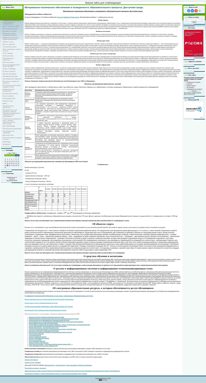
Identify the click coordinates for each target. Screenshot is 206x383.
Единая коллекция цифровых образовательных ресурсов (46, 317)
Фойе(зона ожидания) (85, 365)
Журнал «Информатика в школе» (39, 338)
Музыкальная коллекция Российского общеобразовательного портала (50, 332)
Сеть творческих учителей (37, 341)
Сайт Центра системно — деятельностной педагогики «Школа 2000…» (51, 344)
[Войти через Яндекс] (196, 10)
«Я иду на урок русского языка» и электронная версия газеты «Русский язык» (52, 329)
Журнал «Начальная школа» (38, 337)
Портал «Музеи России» (36, 334)
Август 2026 (11, 153)
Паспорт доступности (31, 360)
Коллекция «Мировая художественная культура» (44, 331)
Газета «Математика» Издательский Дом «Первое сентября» (48, 326)
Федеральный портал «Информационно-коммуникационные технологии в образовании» (56, 322)
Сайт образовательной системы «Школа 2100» (43, 346)
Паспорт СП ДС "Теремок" (33, 362)
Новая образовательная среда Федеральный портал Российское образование (49, 299)
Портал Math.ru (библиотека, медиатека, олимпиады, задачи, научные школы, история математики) (59, 325)
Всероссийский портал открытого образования (43, 323)
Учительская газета (35, 335)
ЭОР (43, 293)
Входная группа (49, 365)
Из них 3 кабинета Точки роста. (68, 17)
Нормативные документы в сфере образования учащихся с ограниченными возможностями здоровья (56, 374)
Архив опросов (196, 92)
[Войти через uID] (188, 10)
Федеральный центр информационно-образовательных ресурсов (45, 310)
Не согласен (190, 87)
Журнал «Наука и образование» (39, 343)
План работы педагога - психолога (35, 368)
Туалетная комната (72, 365)
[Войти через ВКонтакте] (192, 10)
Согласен (189, 84)
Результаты (187, 92)
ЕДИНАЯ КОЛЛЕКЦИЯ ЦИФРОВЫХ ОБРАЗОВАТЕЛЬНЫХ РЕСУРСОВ (49, 306)
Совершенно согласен (193, 82)
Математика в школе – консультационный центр (43, 328)
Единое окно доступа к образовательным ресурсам (41, 303)
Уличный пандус (60, 365)
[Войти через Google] (199, 10)
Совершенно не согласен (194, 89)
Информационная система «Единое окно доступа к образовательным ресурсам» (54, 319)
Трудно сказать (191, 85)
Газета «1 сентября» (35, 340)
